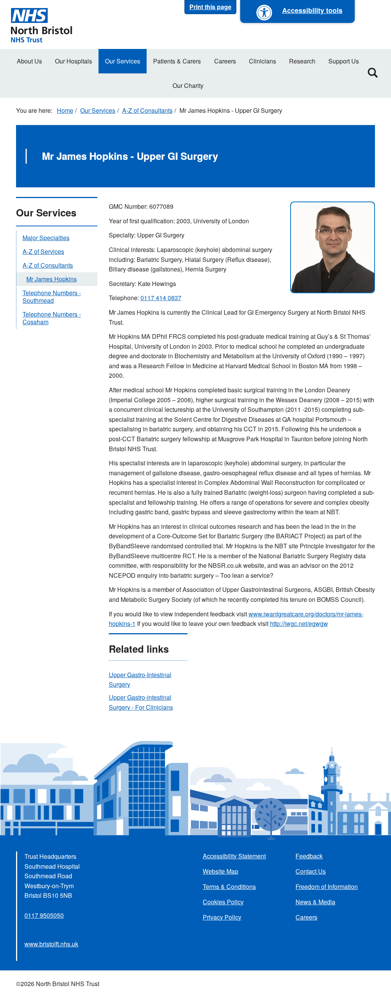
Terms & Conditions (229, 886)
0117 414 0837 (161, 297)
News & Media (315, 901)
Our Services (122, 61)
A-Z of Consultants (147, 110)
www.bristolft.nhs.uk (51, 943)
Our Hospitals (73, 61)
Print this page (210, 6)
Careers (225, 61)
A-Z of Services (43, 251)
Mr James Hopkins (51, 279)
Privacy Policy (222, 917)
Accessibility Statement (234, 855)
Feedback (309, 855)
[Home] (41, 24)
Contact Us (311, 871)
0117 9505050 (44, 915)
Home (65, 110)
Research (302, 61)
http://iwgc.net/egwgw (299, 623)
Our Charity (188, 85)
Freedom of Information (327, 886)
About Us (29, 61)
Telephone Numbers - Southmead (52, 296)
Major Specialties (46, 237)
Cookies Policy (223, 901)
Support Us (343, 61)
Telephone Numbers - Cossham (52, 318)
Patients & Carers (177, 61)
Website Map (220, 871)
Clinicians (262, 61)
